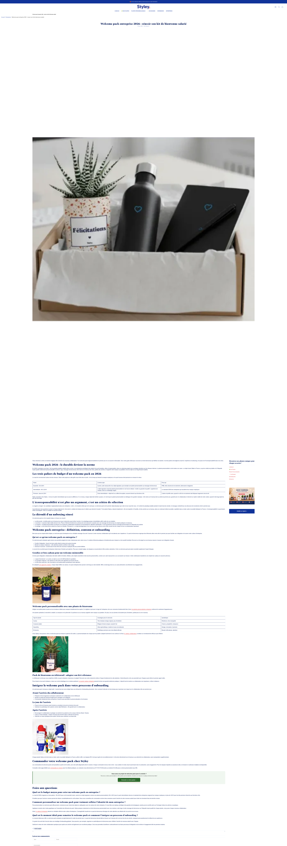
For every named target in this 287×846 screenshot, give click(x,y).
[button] (117, 11)
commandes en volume (56, 768)
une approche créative (45, 564)
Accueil (3, 17)
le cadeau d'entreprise (41, 811)
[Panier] (282, 7)
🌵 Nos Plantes (232, 469)
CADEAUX (231, 467)
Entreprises (8, 17)
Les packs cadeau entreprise (86, 681)
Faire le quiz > (242, 511)
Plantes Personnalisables (234, 471)
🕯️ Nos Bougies (232, 474)
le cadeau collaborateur (130, 633)
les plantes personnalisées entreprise (141, 609)
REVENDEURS (232, 476)
